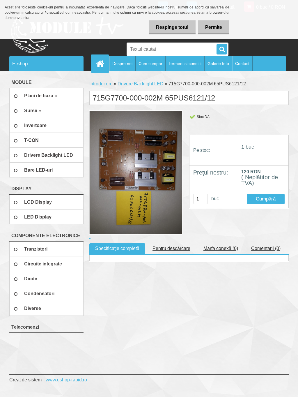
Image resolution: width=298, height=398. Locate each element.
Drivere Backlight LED (141, 83)
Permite (213, 27)
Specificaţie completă (117, 248)
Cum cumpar (150, 63)
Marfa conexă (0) (220, 248)
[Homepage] (102, 63)
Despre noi (122, 63)
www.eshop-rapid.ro (66, 379)
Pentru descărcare (171, 248)
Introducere (101, 83)
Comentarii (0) (266, 248)
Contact (242, 63)
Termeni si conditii (184, 63)
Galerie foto (218, 63)
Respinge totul (172, 27)
